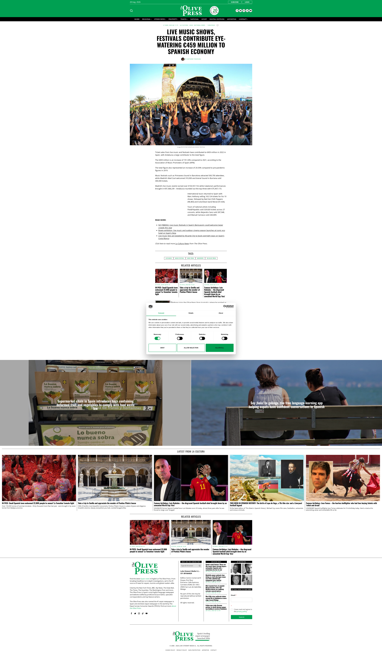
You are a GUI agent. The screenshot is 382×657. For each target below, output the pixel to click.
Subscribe (235, 2)
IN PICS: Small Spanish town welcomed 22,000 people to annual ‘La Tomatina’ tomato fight (166, 290)
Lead (191, 25)
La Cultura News (182, 243)
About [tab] (221, 313)
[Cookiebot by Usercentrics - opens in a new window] (225, 306)
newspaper (200, 258)
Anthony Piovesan (194, 59)
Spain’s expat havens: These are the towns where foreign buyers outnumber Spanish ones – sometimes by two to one (216, 567)
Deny (162, 348)
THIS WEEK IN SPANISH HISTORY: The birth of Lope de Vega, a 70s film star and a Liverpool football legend (266, 504)
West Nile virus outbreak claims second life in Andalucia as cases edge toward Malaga (216, 598)
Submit (241, 617)
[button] (200, 566)
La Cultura (184, 25)
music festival (179, 258)
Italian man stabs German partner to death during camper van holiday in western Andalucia (216, 607)
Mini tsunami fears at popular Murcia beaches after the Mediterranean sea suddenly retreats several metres (215, 588)
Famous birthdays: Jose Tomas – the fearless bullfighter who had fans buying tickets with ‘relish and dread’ (341, 504)
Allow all (219, 348)
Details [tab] (191, 313)
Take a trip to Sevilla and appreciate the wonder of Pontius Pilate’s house (190, 289)
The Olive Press (211, 258)
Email (234, 595)
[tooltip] (237, 10)
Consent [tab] (161, 313)
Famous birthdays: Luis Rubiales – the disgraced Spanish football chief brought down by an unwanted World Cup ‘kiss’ (214, 291)
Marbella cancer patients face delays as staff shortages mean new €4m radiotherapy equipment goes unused (216, 577)
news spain (190, 258)
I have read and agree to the (243, 610)
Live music (169, 258)
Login (247, 2)
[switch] (180, 338)
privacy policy (242, 611)
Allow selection (191, 348)
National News (199, 25)
